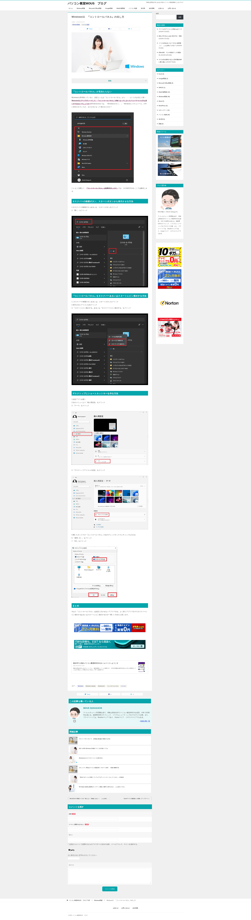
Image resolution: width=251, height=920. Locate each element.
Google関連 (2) (163, 78)
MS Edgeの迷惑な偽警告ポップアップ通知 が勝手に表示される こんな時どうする (102, 787)
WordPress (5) (163, 105)
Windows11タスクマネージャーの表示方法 (90, 758)
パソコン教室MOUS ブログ (87, 3)
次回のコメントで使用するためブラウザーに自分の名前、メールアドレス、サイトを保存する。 (103, 844)
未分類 (143, 8)
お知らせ (161, 8)
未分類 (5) (162, 119)
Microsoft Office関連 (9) (166, 83)
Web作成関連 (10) (164, 92)
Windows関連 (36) (164, 96)
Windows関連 (81, 8)
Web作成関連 (120, 8)
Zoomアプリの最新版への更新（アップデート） (137, 798)
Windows (80, 686)
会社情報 (151, 8)
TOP (79, 900)
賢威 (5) (161, 124)
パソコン (123, 686)
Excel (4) (161, 74)
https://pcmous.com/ (78, 665)
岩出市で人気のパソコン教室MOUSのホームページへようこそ (95, 663)
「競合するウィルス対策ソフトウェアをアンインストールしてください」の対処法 (101, 777)
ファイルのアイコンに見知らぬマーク (170, 29)
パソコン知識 (133, 8)
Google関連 (109, 8)
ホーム (71, 8)
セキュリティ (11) (164, 110)
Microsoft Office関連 (95, 8)
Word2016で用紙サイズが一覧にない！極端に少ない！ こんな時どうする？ (90, 798)
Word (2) (161, 101)
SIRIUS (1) (162, 87)
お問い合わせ (172, 8)
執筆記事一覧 (145, 721)
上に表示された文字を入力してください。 (83, 855)
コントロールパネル (112, 686)
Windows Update (90, 686)
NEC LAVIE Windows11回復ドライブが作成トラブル (93, 748)
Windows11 (101, 686)
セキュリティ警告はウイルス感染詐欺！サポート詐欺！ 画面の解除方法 (99, 767)
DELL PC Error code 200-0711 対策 (170, 36)
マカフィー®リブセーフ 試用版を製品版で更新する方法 (94, 739)
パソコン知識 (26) (164, 114)
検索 (157, 13)
